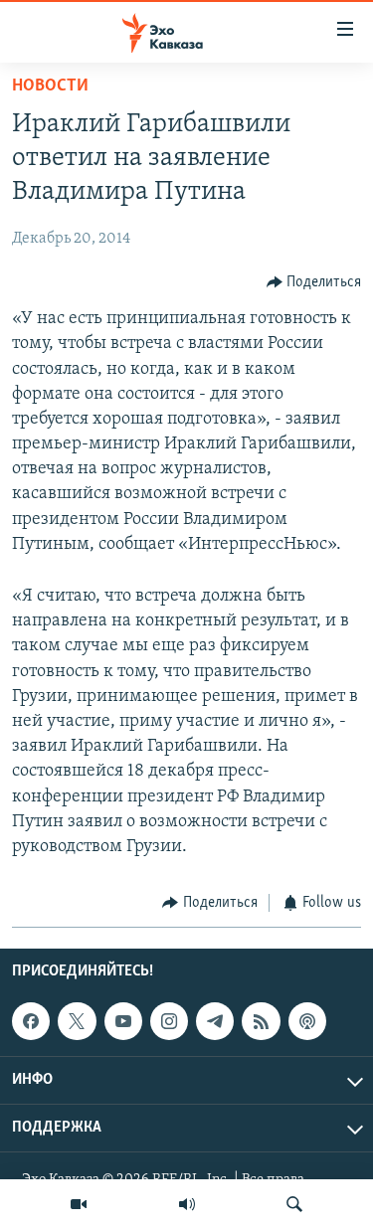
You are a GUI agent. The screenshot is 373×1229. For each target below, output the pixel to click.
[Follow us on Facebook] (31, 1021)
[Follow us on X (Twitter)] (76, 1021)
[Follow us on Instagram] (169, 1021)
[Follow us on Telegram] (215, 1021)
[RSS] (261, 1021)
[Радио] (187, 1204)
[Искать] (294, 1204)
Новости (50, 86)
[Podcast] (307, 1021)
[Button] (314, 282)
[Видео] (78, 1204)
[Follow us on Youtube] (123, 1021)
